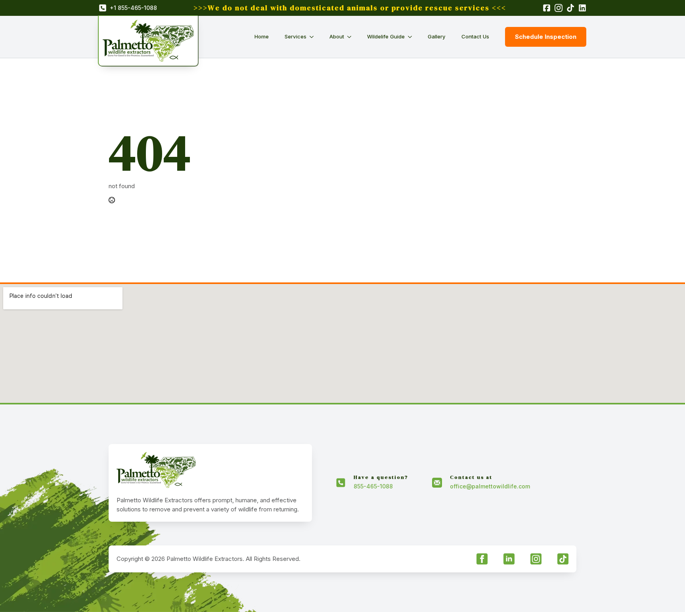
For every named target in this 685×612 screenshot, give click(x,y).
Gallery (437, 36)
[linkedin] (509, 558)
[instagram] (535, 558)
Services (295, 36)
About (336, 36)
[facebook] (482, 558)
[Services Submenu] (313, 36)
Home (261, 36)
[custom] (562, 558)
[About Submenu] (351, 36)
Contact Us (475, 36)
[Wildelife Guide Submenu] (412, 36)
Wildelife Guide (386, 36)
